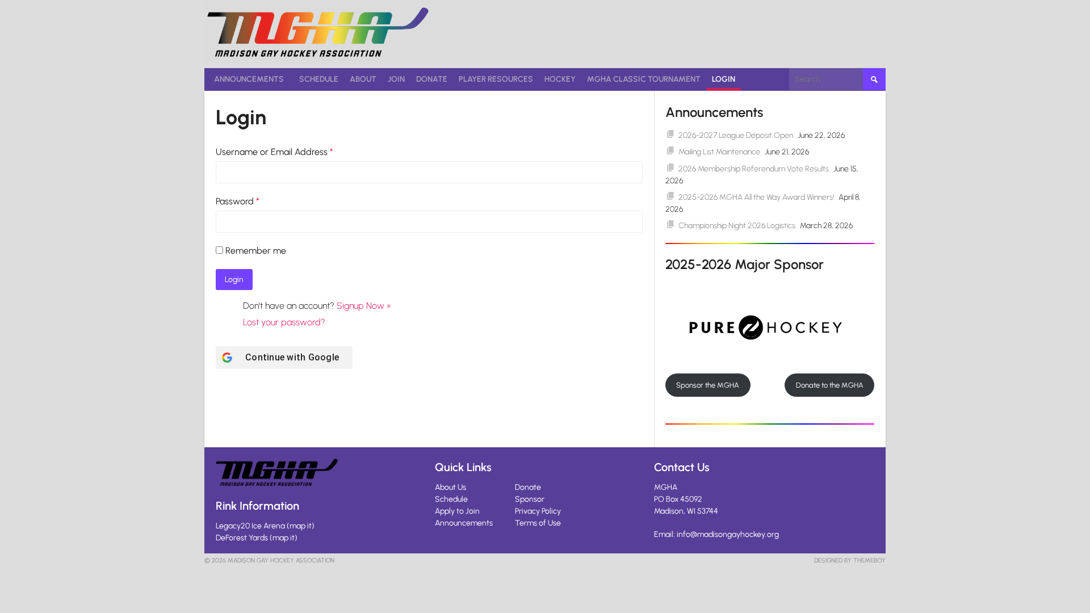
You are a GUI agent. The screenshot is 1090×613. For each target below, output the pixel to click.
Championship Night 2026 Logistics (736, 225)
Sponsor (529, 499)
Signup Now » (364, 305)
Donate (431, 79)
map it (301, 526)
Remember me (255, 250)
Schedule (318, 79)
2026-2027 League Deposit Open (735, 135)
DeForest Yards (242, 538)
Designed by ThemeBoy (850, 560)
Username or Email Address (274, 151)
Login (723, 79)
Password (237, 201)
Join (396, 79)
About (363, 79)
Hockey (560, 79)
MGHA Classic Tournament (644, 79)
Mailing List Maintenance (719, 152)
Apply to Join (457, 511)
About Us (450, 487)
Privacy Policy (538, 511)
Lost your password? (284, 322)
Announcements (249, 79)
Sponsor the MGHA (707, 385)
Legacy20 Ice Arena (250, 526)
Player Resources (496, 79)
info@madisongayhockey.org (728, 534)
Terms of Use (538, 523)
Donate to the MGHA (829, 385)
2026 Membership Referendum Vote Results (753, 169)
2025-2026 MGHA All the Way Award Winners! (756, 197)
